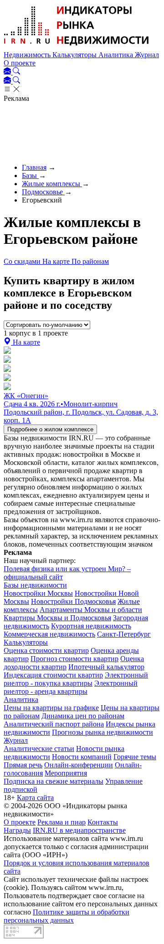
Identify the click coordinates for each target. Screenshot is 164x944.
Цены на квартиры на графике (51, 708)
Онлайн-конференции (78, 765)
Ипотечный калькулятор (106, 667)
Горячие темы (134, 757)
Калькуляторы (75, 55)
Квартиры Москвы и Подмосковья (57, 618)
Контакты (102, 822)
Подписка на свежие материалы (53, 781)
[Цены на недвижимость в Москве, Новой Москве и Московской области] (76, 46)
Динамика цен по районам (82, 716)
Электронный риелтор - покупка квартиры (76, 679)
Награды (17, 830)
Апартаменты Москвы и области (91, 609)
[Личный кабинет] (8, 72)
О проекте (20, 63)
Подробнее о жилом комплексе (50, 429)
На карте (57, 261)
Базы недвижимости (35, 585)
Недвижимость (28, 55)
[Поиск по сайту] (16, 72)
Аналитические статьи (39, 748)
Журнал (147, 55)
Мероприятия (66, 773)
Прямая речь (23, 765)
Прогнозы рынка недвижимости (102, 732)
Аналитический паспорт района (54, 724)
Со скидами (23, 261)
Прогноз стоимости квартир (74, 658)
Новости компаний (82, 757)
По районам (90, 261)
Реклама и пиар (61, 822)
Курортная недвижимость (91, 626)
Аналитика (116, 55)
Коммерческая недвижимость (49, 634)
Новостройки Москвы (38, 593)
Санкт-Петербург (124, 634)
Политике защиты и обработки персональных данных (66, 916)
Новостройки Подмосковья (73, 601)
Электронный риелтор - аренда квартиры (71, 687)
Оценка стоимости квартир (46, 650)
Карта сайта (35, 797)
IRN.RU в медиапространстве (79, 830)
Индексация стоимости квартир (53, 675)
